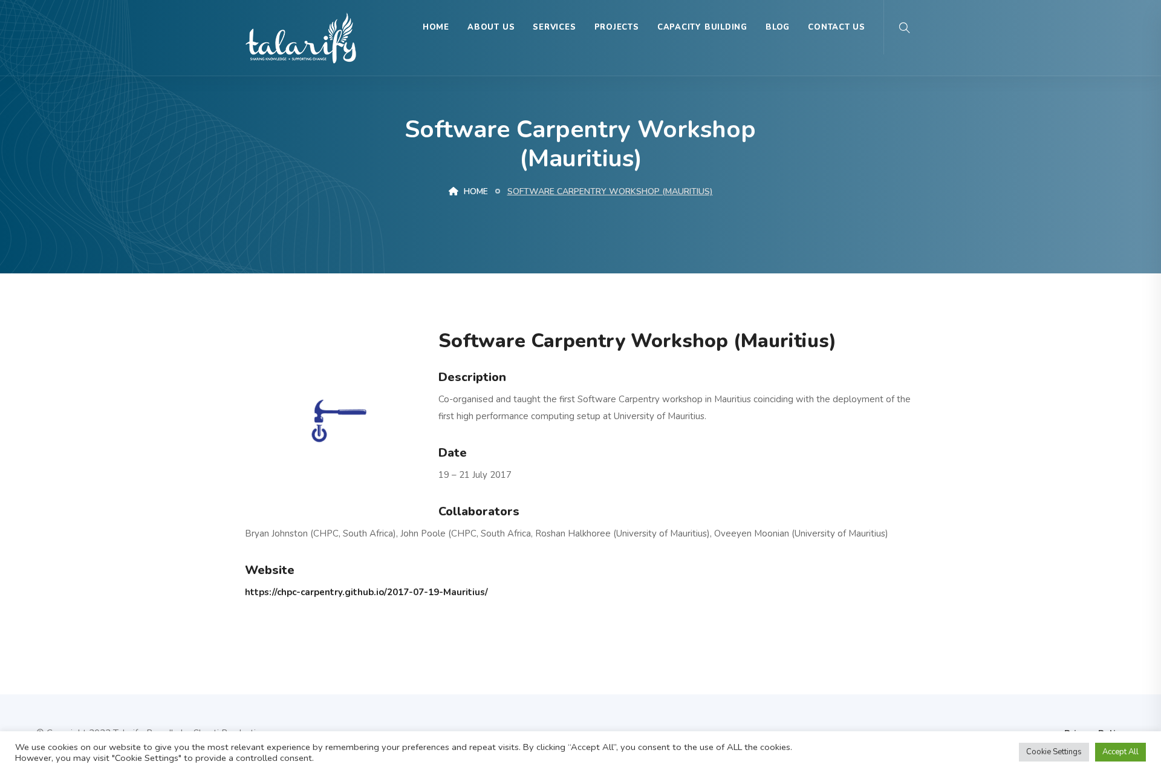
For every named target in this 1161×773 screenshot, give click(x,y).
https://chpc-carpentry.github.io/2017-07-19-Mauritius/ (366, 592)
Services (554, 27)
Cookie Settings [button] (1054, 751)
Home (436, 27)
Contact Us (836, 27)
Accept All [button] (1120, 751)
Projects (616, 27)
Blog (778, 27)
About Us (491, 27)
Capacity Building (702, 27)
